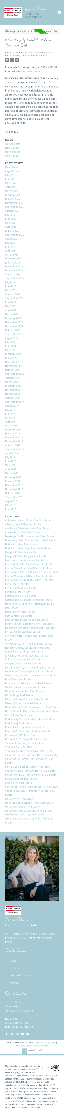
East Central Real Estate (18, 615)
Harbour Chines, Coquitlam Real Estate (27, 647)
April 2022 (10, 310)
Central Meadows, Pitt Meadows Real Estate (30, 576)
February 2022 (13, 318)
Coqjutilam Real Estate (18, 584)
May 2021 (10, 350)
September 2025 (14, 206)
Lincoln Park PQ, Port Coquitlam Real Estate (30, 667)
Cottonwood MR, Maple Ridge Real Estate (28, 599)
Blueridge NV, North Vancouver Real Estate (29, 536)
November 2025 (14, 202)
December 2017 (14, 485)
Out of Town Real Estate (18, 715)
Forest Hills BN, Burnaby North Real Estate (29, 623)
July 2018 (10, 457)
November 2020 (14, 365)
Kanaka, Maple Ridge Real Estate (24, 651)
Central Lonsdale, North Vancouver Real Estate (32, 572)
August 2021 (11, 338)
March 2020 (11, 381)
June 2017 (10, 509)
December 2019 (14, 389)
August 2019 (12, 405)
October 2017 (12, 493)
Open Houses (12, 151)
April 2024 (10, 250)
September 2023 (14, 278)
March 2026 (11, 191)
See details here (30, 71)
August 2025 (12, 210)
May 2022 (10, 306)
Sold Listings (12, 155)
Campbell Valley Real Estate (21, 552)
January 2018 (12, 481)
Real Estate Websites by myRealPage (32, 1046)
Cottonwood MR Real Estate (21, 596)
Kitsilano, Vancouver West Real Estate (26, 655)
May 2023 (10, 290)
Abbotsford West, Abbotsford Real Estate (28, 520)
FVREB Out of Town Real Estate (22, 631)
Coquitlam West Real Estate (20, 588)
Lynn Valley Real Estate (18, 679)
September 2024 (14, 234)
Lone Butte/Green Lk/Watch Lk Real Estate (29, 671)
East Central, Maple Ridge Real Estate (26, 619)
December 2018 (14, 437)
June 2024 (10, 246)
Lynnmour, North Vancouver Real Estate (28, 683)
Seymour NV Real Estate (19, 747)
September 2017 (14, 497)
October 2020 (12, 369)
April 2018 (10, 469)
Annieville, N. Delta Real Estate (22, 532)
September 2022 (14, 298)
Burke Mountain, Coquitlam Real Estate (27, 548)
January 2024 (12, 262)
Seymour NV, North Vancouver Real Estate (29, 751)
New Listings (12, 147)
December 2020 (14, 362)
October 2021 (12, 330)
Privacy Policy (50, 1042)
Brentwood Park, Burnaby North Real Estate (30, 540)
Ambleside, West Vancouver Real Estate (27, 528)
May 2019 (10, 417)
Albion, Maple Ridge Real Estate (23, 524)
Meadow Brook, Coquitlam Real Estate (26, 699)
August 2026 (12, 171)
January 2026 (12, 198)
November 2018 (14, 441)
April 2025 (10, 226)
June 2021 (10, 346)
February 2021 (13, 353)
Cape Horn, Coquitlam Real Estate (24, 560)
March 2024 (11, 254)
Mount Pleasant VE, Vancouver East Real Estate (32, 707)
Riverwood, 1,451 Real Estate (21, 735)
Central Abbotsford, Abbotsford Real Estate (30, 564)
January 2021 (12, 358)
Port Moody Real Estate (18, 723)
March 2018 (11, 473)
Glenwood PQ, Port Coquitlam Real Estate (28, 643)
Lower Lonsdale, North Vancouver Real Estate (31, 675)
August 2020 (12, 377)
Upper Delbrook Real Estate (21, 778)
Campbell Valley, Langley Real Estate (25, 556)
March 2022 (11, 314)
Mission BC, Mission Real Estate (23, 703)
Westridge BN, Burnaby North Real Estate (29, 802)
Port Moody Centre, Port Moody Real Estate (30, 719)
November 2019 (14, 393)
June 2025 (10, 218)
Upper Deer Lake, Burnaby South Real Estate (30, 774)
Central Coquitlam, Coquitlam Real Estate (28, 568)
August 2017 (11, 501)
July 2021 (10, 342)
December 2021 (14, 322)
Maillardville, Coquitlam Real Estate (25, 687)
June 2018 (10, 461)
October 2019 (12, 397)
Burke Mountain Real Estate (21, 544)
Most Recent (12, 167)
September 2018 (14, 449)
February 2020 (13, 385)
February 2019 (13, 429)
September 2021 (14, 334)
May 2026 (10, 183)
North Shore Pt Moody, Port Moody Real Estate (32, 711)
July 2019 (10, 409)
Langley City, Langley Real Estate (23, 663)
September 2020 (14, 373)
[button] (6, 1034)
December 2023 (14, 266)
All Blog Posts (12, 143)
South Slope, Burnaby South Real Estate (28, 766)
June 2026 (10, 179)
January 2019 (12, 433)
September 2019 (14, 401)
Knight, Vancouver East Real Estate (25, 659)
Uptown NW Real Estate (18, 782)
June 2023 (10, 286)
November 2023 (14, 270)
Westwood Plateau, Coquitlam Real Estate (28, 810)
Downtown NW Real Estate (20, 611)
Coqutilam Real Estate (17, 591)
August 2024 (12, 238)
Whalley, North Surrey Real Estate (24, 814)
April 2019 (10, 421)
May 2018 (10, 465)
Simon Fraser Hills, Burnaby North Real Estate (31, 755)
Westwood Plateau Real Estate (22, 806)
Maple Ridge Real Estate (19, 695)
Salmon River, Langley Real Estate (24, 743)
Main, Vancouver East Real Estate (31, 55)
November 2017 (14, 489)
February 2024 (13, 258)
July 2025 (10, 214)
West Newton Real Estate (19, 798)
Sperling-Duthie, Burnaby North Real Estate (30, 770)
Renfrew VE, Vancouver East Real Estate (27, 731)
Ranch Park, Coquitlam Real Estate (25, 727)
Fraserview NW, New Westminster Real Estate (31, 627)
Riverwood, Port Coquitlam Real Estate (27, 739)
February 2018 (13, 477)
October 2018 (12, 445)
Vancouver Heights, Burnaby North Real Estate (32, 786)
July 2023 (10, 282)
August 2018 (12, 453)
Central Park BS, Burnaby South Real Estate (30, 580)
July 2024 (10, 242)
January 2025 (12, 230)
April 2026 (10, 186)
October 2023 (12, 274)
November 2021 (14, 326)
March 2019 (11, 425)
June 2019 (10, 413)
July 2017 (10, 505)
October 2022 (12, 294)
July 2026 (10, 175)
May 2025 (10, 222)
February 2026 (13, 195)
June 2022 (10, 302)
